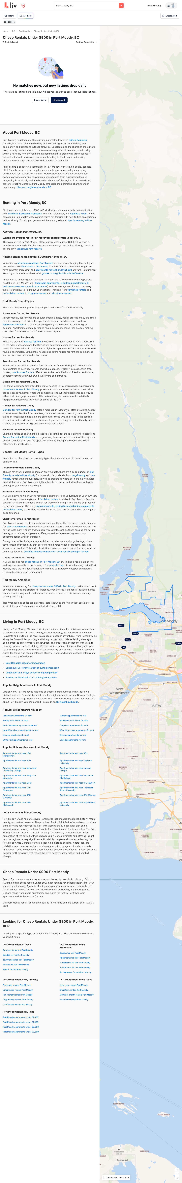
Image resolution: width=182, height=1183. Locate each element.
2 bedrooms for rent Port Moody (75, 962)
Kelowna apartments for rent (73, 735)
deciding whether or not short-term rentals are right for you (56, 551)
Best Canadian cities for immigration (25, 662)
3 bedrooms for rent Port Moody (75, 967)
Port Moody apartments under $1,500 (20, 1022)
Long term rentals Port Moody (74, 985)
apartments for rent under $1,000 (54, 269)
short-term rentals (17, 526)
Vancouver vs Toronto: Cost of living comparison (32, 667)
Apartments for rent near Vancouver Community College (20, 769)
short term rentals (62, 293)
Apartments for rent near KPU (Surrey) (78, 795)
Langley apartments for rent (16, 735)
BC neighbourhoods (67, 701)
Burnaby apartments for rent (73, 715)
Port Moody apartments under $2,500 (21, 1032)
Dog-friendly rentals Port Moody (18, 999)
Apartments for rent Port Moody (18, 950)
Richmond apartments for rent (74, 720)
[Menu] (171, 5)
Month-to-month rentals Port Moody (77, 995)
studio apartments (37, 286)
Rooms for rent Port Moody (15, 969)
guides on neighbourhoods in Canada (62, 273)
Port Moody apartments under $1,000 (20, 1017)
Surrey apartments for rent (15, 720)
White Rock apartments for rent (17, 740)
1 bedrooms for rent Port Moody (75, 958)
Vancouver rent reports (29, 248)
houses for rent (32, 341)
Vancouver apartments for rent (17, 715)
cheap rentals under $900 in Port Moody (54, 586)
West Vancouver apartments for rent (77, 730)
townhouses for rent (23, 372)
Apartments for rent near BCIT (17, 760)
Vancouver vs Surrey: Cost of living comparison (31, 672)
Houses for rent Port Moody (16, 964)
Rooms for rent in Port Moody (19, 437)
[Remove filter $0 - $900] (14, 22)
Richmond (42, 266)
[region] (141, 604)
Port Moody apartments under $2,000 (21, 1027)
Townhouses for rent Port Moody (18, 960)
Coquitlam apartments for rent (74, 725)
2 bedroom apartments (73, 283)
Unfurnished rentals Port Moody (18, 990)
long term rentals (37, 293)
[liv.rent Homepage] (11, 5)
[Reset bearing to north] (177, 1178)
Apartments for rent (13, 324)
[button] (135, 633)
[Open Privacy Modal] (23, 5)
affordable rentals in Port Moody (35, 263)
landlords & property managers (25, 213)
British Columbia (78, 140)
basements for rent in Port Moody (21, 389)
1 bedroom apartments (47, 283)
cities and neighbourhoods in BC (33, 187)
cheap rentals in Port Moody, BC (42, 561)
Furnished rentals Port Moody (17, 985)
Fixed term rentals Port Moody (74, 999)
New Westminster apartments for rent (20, 730)
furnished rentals (77, 289)
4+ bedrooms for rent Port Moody (75, 972)
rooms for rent (56, 565)
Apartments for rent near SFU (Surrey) (77, 783)
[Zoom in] (177, 1170)
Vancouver (27, 266)
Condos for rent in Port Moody (19, 409)
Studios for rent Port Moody (73, 953)
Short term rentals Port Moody (74, 990)
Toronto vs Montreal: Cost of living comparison (31, 677)
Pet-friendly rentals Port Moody (17, 995)
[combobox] (56, 5)
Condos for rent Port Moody (16, 955)
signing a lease (78, 213)
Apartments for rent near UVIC (17, 783)
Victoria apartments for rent (73, 740)
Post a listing (154, 5)
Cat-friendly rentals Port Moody (17, 1004)
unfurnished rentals (13, 293)
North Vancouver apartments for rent (20, 725)
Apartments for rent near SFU (73, 753)
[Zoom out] (177, 1174)
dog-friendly (78, 475)
